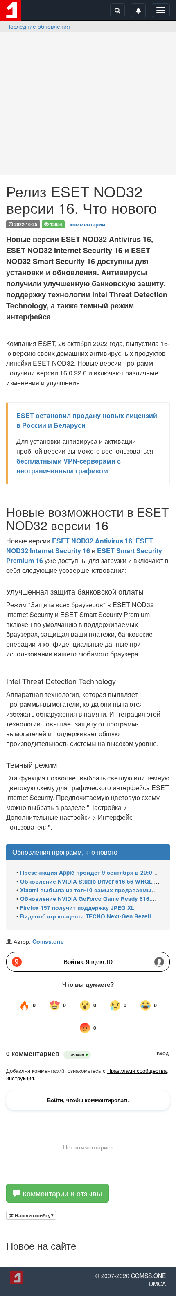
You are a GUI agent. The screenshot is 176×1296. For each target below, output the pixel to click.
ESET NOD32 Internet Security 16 (79, 545)
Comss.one (48, 941)
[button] (31, 1215)
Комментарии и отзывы (61, 1193)
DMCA (157, 1284)
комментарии (87, 224)
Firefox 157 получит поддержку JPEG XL (77, 907)
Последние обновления (38, 26)
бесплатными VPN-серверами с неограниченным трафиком (68, 465)
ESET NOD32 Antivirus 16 (92, 540)
